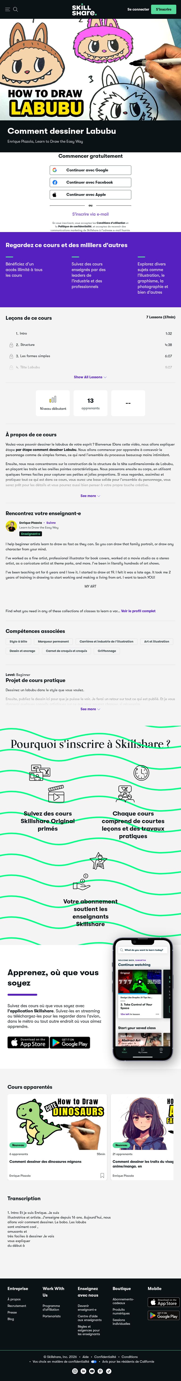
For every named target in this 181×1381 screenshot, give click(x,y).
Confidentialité (105, 1357)
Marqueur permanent (53, 641)
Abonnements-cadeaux (123, 1301)
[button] (8, 9)
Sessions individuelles (121, 1322)
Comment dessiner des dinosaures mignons (45, 1162)
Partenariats (52, 1316)
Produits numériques (121, 1311)
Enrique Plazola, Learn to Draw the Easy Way (45, 141)
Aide (85, 1357)
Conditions (130, 1357)
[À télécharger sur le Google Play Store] (160, 1316)
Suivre (51, 522)
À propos (14, 1299)
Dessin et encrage (22, 651)
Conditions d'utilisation (111, 223)
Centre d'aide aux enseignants (90, 1318)
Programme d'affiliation (51, 1307)
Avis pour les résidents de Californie (128, 1361)
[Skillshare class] (57, 1122)
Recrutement (17, 1306)
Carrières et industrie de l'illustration (106, 641)
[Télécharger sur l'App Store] (27, 1043)
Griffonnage (107, 651)
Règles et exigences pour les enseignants (89, 1330)
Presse (12, 1312)
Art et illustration (156, 641)
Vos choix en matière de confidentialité (61, 1361)
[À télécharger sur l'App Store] (160, 1303)
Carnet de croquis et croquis (66, 651)
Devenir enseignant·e (87, 1307)
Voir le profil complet (138, 611)
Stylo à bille (18, 641)
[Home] (84, 9)
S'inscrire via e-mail (90, 214)
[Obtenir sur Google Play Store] (70, 1043)
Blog (11, 1319)
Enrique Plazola (37, 523)
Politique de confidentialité (74, 226)
